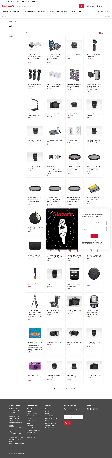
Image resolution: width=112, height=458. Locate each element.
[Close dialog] (108, 210)
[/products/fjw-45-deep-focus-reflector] (54, 157)
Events (29, 1)
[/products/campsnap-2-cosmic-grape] (35, 366)
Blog (28, 423)
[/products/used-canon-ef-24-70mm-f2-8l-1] (35, 157)
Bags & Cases (42, 11)
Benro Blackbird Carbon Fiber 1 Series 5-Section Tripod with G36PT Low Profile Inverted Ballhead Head (34, 314)
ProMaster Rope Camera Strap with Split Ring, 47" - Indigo (94, 256)
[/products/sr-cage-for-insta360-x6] (94, 75)
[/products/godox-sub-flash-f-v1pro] (74, 273)
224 (67, 388)
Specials (12, 1)
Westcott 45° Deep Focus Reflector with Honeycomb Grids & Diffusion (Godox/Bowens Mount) (54, 169)
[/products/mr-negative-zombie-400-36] (35, 332)
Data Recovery (49, 428)
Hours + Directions (32, 413)
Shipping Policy (31, 432)
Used (80, 11)
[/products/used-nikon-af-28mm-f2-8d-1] (54, 366)
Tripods (52, 11)
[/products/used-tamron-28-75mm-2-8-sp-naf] (94, 332)
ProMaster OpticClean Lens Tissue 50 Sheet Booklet (93, 199)
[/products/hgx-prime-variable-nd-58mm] (74, 157)
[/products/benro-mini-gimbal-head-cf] (54, 301)
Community (30, 425)
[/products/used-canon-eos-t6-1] (94, 366)
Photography (6, 11)
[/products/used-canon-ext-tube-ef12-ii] (74, 104)
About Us (29, 409)
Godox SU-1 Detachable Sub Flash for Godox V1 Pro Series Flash (74, 284)
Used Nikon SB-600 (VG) (74, 342)
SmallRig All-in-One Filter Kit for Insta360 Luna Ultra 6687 (74, 85)
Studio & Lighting (30, 11)
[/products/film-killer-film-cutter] (94, 301)
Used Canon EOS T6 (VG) (94, 375)
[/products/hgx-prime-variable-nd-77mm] (54, 188)
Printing (73, 11)
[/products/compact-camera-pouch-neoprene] (35, 245)
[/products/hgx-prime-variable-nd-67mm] (94, 157)
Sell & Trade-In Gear (50, 423)
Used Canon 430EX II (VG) (54, 342)
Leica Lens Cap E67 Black (94, 283)
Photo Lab (23, 1)
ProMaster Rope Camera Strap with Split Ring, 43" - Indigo (74, 256)
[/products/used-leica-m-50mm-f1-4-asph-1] (94, 130)
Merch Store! (35, 1)
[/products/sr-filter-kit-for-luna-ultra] (74, 75)
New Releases (5, 1)
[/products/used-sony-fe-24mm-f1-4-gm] (94, 104)
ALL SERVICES (49, 416)
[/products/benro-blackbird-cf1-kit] (35, 301)
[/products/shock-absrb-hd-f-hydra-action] (35, 45)
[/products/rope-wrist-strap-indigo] (35, 273)
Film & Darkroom (62, 11)
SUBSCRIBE (94, 236)
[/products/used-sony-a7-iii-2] (54, 104)
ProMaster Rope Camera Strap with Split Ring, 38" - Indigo (54, 256)
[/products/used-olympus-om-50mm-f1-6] (74, 45)
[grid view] (100, 33)
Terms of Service (31, 435)
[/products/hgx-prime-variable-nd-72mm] (35, 188)
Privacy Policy (31, 437)
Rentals (100, 11)
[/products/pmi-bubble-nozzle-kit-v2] (54, 130)
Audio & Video (17, 11)
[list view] (102, 33)
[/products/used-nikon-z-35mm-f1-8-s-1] (54, 273)
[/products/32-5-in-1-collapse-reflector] (35, 217)
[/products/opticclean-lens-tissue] (94, 188)
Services (18, 1)
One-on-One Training (51, 418)
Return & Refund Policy (33, 430)
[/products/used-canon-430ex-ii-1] (54, 332)
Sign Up (67, 423)
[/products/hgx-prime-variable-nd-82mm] (74, 188)
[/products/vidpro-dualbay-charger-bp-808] (54, 45)
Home (10, 21)
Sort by (28, 33)
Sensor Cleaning (49, 425)
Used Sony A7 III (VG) (53, 114)
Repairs (47, 420)
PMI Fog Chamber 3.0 (73, 140)
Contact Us (30, 411)
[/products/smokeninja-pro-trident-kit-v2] (35, 75)
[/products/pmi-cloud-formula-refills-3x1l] (54, 75)
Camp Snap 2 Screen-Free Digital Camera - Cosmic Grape (34, 376)
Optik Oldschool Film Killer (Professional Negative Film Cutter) (93, 312)
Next (72, 388)
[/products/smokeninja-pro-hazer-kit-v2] (94, 45)
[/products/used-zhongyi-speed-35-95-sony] (35, 130)
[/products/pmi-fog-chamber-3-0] (74, 130)
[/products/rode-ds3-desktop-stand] (35, 104)
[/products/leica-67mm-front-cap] (94, 273)
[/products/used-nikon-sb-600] (74, 332)
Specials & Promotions (33, 416)
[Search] (81, 6)
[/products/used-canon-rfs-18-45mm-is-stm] (74, 366)
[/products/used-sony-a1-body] (74, 301)
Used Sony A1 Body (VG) (74, 311)
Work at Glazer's (31, 428)
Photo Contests (31, 420)
